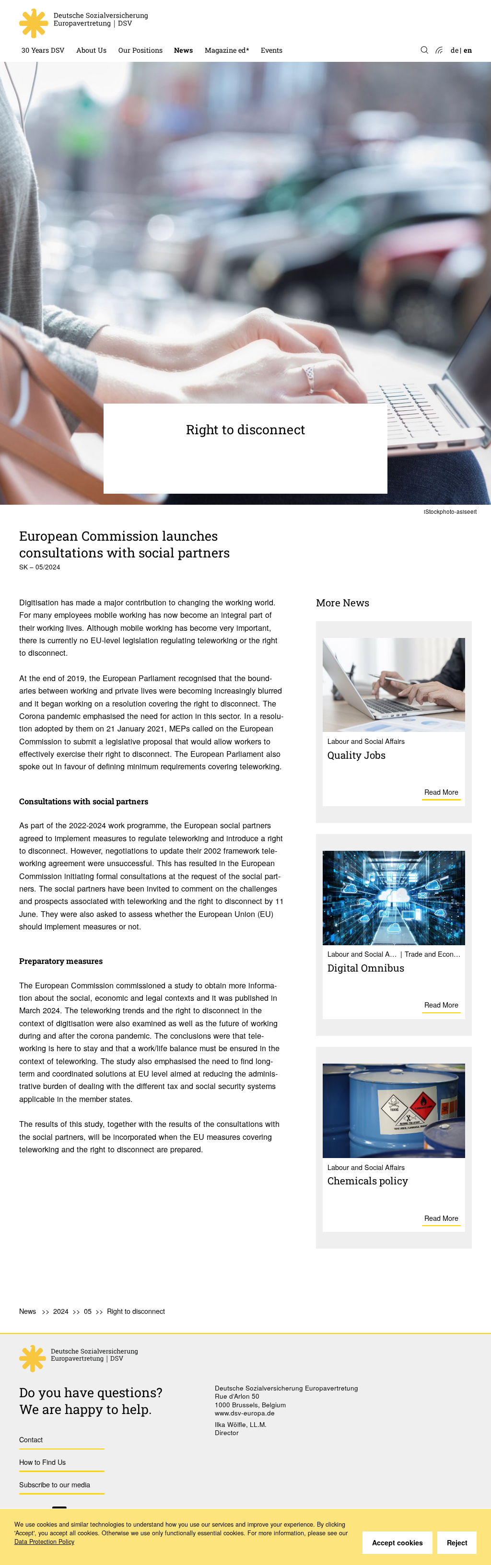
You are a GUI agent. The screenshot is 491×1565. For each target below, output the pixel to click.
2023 (181, 8)
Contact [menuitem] (31, 1439)
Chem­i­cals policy (367, 1180)
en (468, 50)
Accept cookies (397, 1542)
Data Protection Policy (44, 1541)
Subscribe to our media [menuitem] (54, 1484)
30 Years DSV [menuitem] (43, 50)
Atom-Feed (438, 50)
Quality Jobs (356, 755)
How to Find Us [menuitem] (42, 1462)
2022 (181, 25)
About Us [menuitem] (91, 50)
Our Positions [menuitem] (140, 50)
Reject (457, 1542)
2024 (61, 1311)
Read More (441, 792)
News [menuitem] (183, 50)
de (454, 50)
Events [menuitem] (271, 50)
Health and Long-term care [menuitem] (162, 8)
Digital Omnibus (365, 967)
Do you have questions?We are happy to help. (91, 1400)
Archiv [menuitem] (216, 25)
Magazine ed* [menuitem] (227, 50)
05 (88, 1311)
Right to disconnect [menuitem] (136, 1311)
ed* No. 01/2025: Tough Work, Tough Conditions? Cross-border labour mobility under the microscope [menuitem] (281, 8)
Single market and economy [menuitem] (164, 25)
